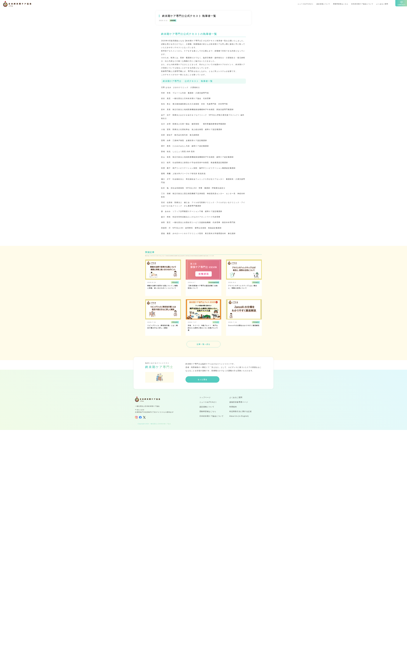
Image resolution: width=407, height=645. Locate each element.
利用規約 (233, 407)
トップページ (205, 397)
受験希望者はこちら (340, 4)
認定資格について (323, 4)
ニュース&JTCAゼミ (306, 4)
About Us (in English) (239, 416)
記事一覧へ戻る (203, 344)
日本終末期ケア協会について (362, 4)
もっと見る (202, 379)
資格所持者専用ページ (238, 402)
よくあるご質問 (382, 4)
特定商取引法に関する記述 (240, 411)
